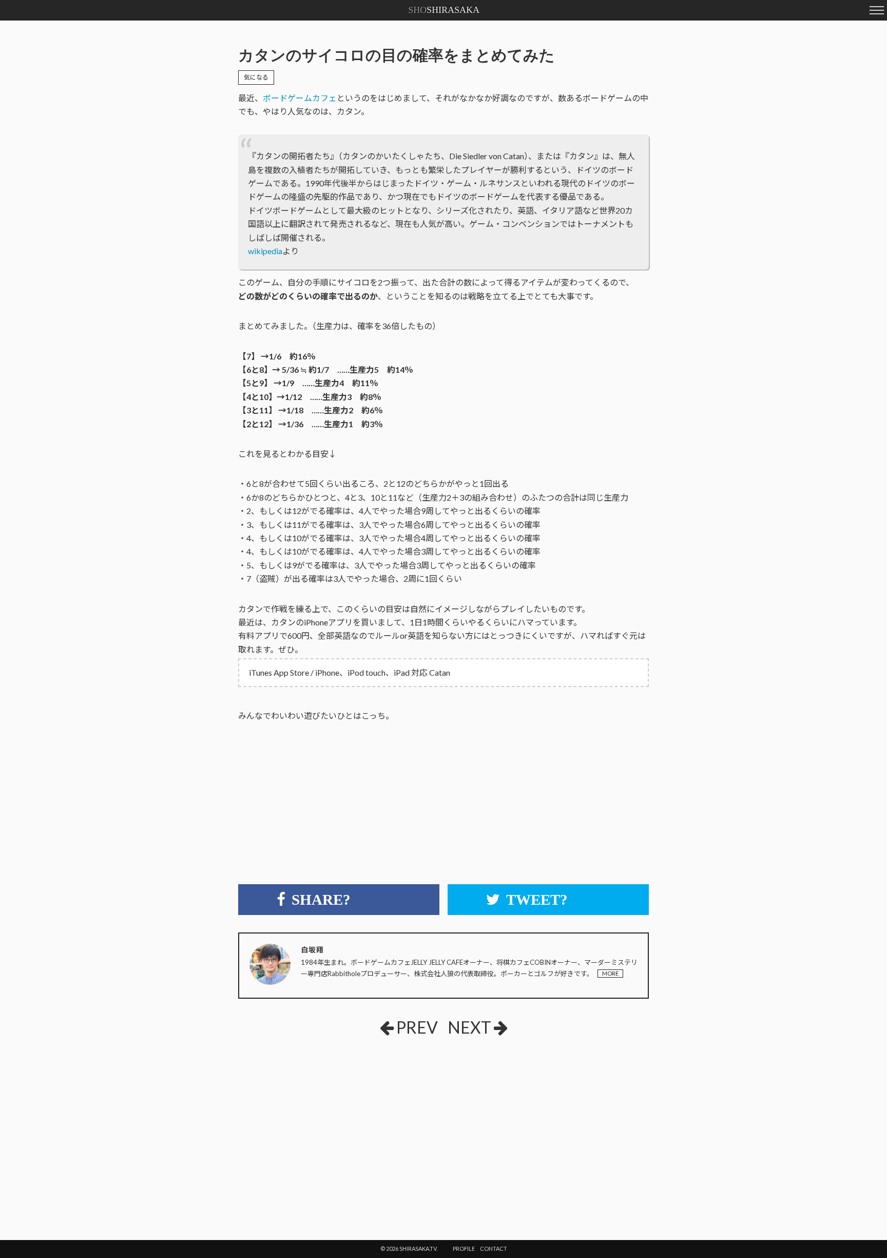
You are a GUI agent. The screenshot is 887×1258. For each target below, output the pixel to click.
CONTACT (493, 1248)
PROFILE (464, 1248)
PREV (417, 1027)
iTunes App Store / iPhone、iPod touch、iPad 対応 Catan (349, 672)
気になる (256, 77)
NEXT (469, 1027)
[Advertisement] (315, 1121)
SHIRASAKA (443, 9)
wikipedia (265, 251)
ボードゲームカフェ (300, 98)
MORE (610, 973)
